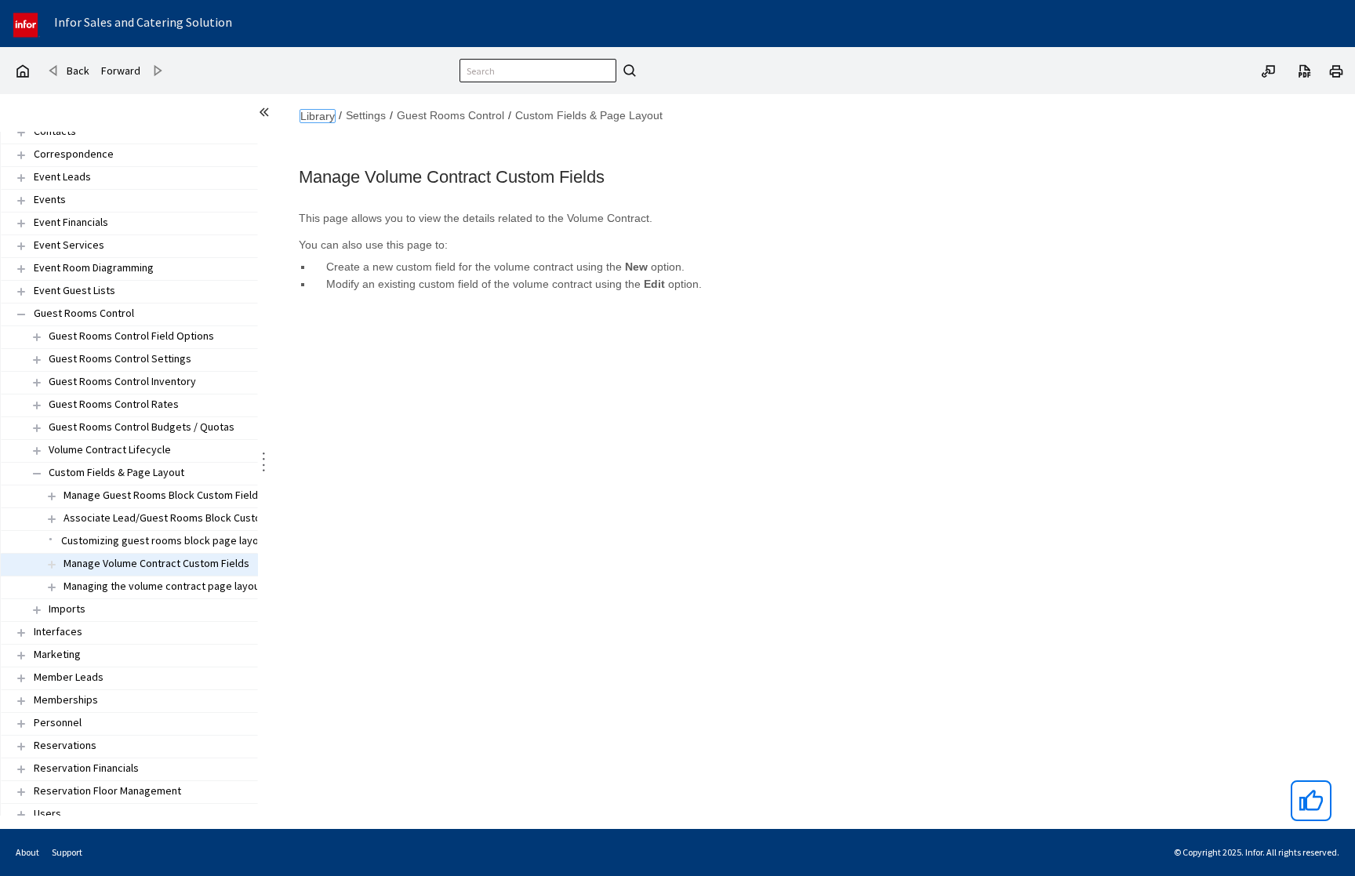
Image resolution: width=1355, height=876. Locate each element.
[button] (54, 131)
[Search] (627, 70)
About (27, 852)
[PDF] (1304, 70)
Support (67, 852)
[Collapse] (21, 314)
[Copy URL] (1269, 70)
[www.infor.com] (27, 23)
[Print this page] (1336, 70)
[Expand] (21, 132)
